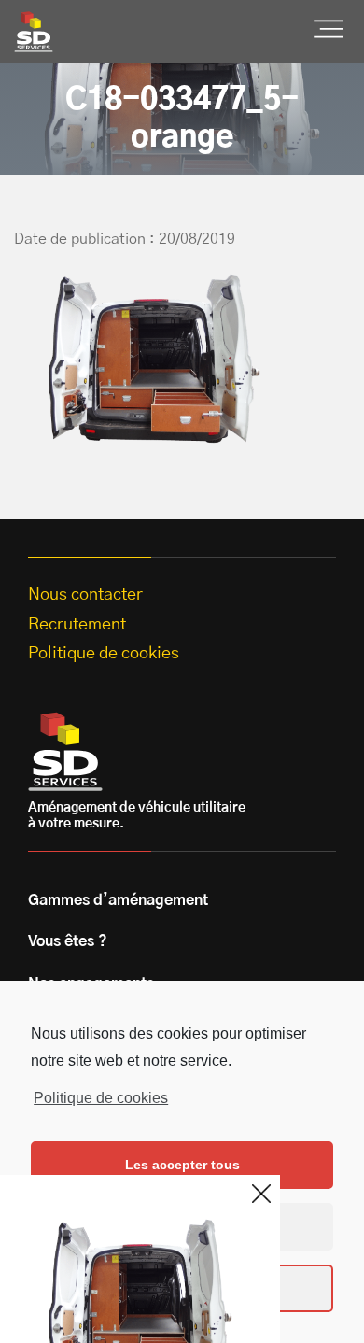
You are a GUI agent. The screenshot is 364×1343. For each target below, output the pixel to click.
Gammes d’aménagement (118, 900)
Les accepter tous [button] (182, 1164)
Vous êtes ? (67, 941)
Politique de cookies (101, 1098)
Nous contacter (85, 595)
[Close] (261, 1193)
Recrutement (77, 624)
